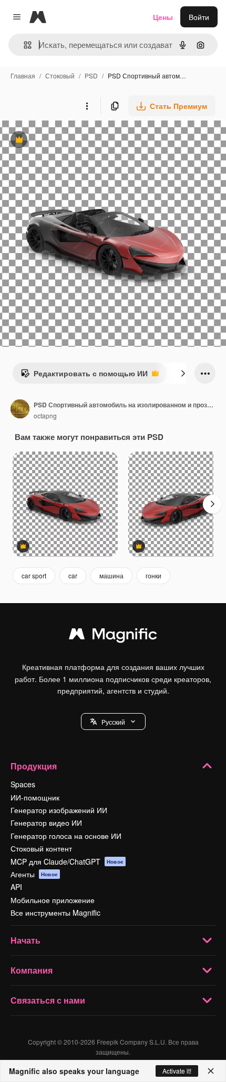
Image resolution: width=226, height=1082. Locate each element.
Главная (23, 75)
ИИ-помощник (35, 797)
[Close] (210, 1071)
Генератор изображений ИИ (59, 810)
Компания (32, 970)
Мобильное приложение (53, 900)
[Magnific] (113, 636)
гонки (153, 575)
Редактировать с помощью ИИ (84, 376)
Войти (199, 17)
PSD (91, 75)
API (16, 886)
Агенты (34, 874)
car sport (34, 575)
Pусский (113, 721)
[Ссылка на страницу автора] (20, 409)
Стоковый (60, 75)
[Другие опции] (86, 105)
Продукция (34, 766)
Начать (25, 940)
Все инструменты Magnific (55, 912)
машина (111, 575)
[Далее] (182, 373)
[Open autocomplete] (23, 45)
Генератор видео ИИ (46, 822)
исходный (70, 140)
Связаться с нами (48, 1000)
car (72, 575)
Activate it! (176, 1070)
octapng (45, 415)
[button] (113, 721)
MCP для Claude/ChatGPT (67, 861)
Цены (163, 17)
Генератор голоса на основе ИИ (66, 835)
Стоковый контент (41, 848)
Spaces (23, 784)
